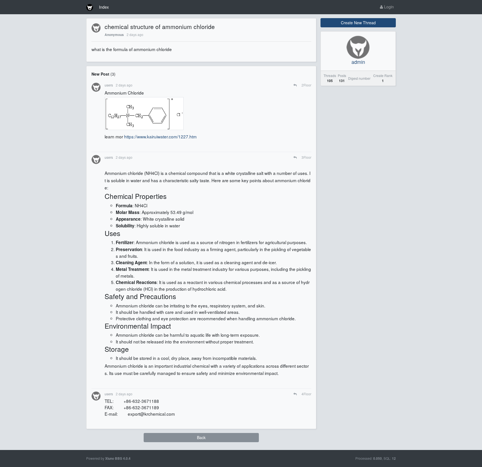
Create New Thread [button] (358, 22)
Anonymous (114, 34)
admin (358, 61)
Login (388, 6)
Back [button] (201, 437)
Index (104, 7)
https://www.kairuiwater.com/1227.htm (160, 136)
